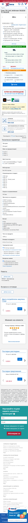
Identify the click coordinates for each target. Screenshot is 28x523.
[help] (14, 414)
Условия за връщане (8, 457)
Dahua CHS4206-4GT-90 (12, 374)
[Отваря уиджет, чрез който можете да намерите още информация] (17, 514)
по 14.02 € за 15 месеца (14, 93)
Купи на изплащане (8, 462)
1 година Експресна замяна (11, 262)
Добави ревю (14, 24)
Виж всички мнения (14, 341)
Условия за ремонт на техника (11, 449)
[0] (25, 4)
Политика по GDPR (8, 491)
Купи (19, 308)
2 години (18, 75)
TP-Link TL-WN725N (11, 304)
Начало (3, 514)
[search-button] (26, 8)
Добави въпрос (7, 292)
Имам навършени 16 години (14, 426)
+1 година (9, 80)
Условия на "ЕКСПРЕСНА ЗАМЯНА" (12, 451)
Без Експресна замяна (9, 261)
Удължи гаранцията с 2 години (12, 253)
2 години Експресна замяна (11, 264)
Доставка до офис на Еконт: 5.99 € (14, 60)
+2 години (19, 80)
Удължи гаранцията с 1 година (12, 251)
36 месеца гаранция (9, 248)
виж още (14, 43)
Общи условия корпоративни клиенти (12, 503)
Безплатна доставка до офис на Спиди (15, 54)
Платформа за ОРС (8, 460)
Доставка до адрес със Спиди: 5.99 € (14, 56)
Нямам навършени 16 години (14, 428)
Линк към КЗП (6, 463)
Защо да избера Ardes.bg (9, 488)
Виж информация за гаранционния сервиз (12, 249)
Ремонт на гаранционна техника (11, 446)
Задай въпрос (22, 24)
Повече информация (7, 266)
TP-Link (13, 136)
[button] (22, 4)
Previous (2, 17)
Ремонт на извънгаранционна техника (13, 447)
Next (26, 17)
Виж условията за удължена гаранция (11, 255)
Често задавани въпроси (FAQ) (11, 504)
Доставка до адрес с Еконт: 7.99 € (13, 62)
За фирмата (6, 490)
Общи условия (7, 501)
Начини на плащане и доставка (11, 459)
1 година (8, 75)
